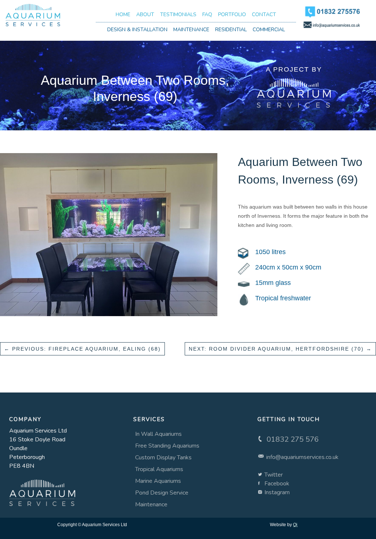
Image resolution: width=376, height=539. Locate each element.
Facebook (276, 484)
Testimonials (178, 14)
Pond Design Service (161, 493)
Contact (264, 14)
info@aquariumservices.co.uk (302, 457)
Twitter (273, 475)
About (145, 14)
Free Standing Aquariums (167, 446)
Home (123, 14)
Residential (231, 29)
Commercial (269, 29)
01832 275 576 (293, 439)
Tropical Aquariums (159, 469)
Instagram (277, 492)
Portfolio (232, 14)
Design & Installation (137, 29)
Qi (295, 524)
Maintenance (191, 29)
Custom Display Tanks (163, 457)
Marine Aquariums (158, 481)
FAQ (207, 14)
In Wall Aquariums (158, 434)
